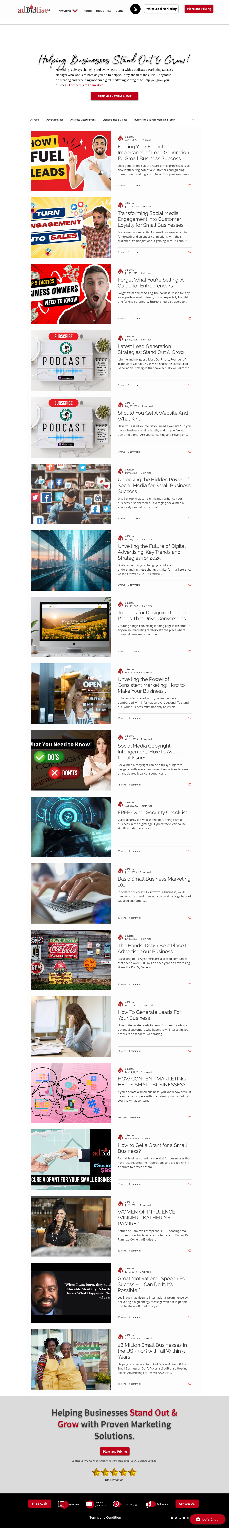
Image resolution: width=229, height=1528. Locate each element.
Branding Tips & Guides (115, 119)
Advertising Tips (55, 119)
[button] (193, 120)
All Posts (34, 119)
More (137, 119)
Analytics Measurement (83, 119)
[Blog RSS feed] (135, 9)
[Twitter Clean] (175, 1518)
